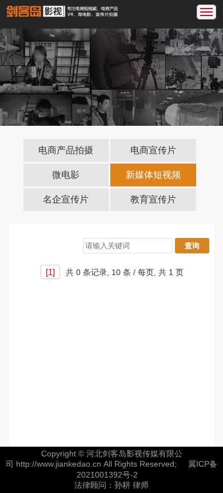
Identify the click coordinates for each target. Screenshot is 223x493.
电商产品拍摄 (65, 150)
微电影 (65, 175)
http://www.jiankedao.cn (58, 463)
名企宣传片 (66, 199)
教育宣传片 (153, 199)
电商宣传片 (153, 150)
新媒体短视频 (153, 175)
